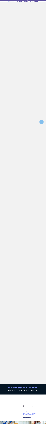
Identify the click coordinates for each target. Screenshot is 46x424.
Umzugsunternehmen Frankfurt (19, 1)
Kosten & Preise (31, 1)
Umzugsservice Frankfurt (26, 1)
